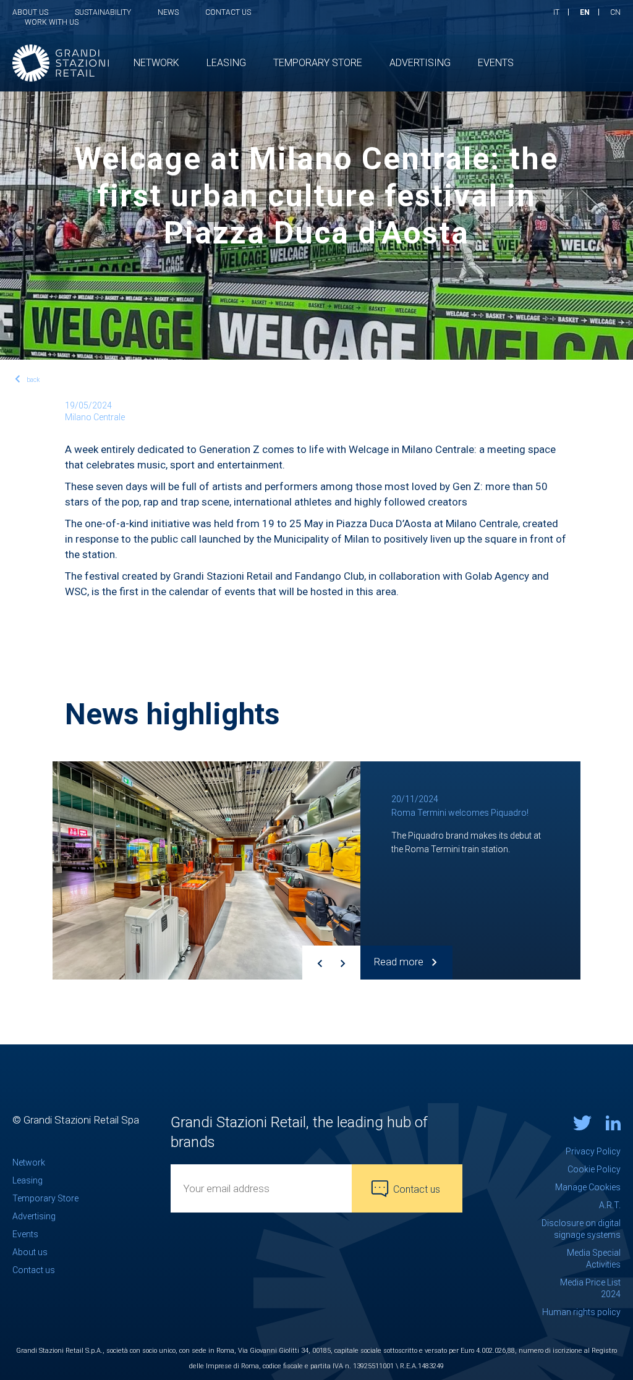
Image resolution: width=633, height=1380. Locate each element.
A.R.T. (610, 1205)
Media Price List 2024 (590, 1288)
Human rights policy (581, 1312)
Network (28, 1162)
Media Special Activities (594, 1258)
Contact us (228, 12)
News (168, 12)
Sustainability (103, 12)
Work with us (52, 22)
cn (615, 12)
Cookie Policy (594, 1169)
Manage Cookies (588, 1187)
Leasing (27, 1180)
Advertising (34, 1216)
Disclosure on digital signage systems (581, 1229)
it (556, 12)
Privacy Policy (593, 1151)
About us (30, 12)
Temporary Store (45, 1198)
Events (25, 1234)
